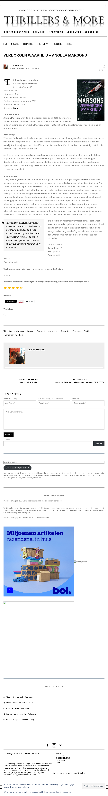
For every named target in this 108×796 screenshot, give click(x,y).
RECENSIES (27, 44)
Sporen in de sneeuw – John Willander (21, 714)
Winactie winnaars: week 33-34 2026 (20, 703)
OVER (68, 44)
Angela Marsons (16, 331)
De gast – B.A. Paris (28, 382)
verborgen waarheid (14, 335)
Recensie (65, 331)
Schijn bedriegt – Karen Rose (17, 708)
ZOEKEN (7, 439)
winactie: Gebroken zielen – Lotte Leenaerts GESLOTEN (79, 382)
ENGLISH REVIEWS (63, 758)
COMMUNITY (42, 44)
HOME (4, 44)
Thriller (87, 331)
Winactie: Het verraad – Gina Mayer (20, 697)
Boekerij (18, 94)
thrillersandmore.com (26, 774)
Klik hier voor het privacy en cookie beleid (68, 773)
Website (75, 399)
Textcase (76, 331)
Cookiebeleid (65, 792)
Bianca (16, 108)
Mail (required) (44, 399)
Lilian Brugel (17, 66)
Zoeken (99, 444)
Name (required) (10, 399)
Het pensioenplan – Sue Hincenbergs (20, 719)
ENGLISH (57, 44)
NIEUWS (14, 44)
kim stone (52, 331)
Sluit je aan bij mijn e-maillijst (17, 468)
